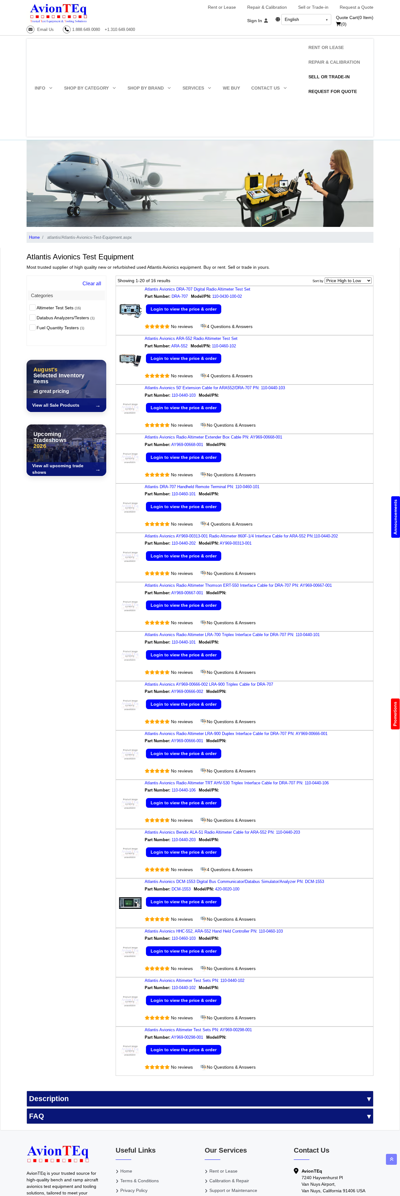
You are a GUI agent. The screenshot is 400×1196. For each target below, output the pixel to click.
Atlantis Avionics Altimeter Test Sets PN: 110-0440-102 (194, 980)
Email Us (45, 29)
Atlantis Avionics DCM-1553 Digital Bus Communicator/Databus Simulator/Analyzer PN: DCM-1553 (234, 881)
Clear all (91, 283)
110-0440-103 (184, 395)
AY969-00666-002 (187, 691)
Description (49, 1099)
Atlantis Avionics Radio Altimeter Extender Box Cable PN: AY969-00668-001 (213, 437)
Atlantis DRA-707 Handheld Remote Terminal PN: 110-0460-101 (202, 486)
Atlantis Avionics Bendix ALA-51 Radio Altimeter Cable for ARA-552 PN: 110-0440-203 (222, 832)
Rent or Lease (222, 7)
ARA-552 (179, 346)
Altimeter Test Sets (59, 307)
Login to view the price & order (184, 308)
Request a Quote (356, 7)
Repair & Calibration (267, 7)
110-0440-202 (184, 543)
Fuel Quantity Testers (60, 327)
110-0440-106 (184, 790)
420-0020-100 (228, 889)
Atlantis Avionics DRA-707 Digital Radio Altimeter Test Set (197, 289)
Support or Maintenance (233, 1190)
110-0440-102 (184, 987)
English (292, 19)
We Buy (231, 88)
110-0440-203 (184, 839)
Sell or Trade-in (313, 7)
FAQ (36, 1116)
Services (193, 88)
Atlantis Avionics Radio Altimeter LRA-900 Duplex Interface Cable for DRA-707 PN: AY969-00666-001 (236, 733)
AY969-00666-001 (187, 740)
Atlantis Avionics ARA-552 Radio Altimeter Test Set (191, 338)
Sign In (255, 20)
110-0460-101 (184, 494)
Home (34, 237)
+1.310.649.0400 (120, 29)
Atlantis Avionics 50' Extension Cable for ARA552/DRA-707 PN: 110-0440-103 (215, 387)
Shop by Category (86, 88)
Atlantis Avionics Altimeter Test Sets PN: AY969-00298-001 (198, 1029)
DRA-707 (180, 296)
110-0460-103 (184, 938)
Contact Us (265, 88)
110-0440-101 (184, 642)
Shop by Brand (146, 88)
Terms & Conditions (139, 1180)
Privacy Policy (134, 1190)
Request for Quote (332, 91)
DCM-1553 (181, 889)
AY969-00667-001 (187, 593)
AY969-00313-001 (236, 543)
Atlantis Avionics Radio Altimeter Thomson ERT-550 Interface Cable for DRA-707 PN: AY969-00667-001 (238, 585)
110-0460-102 (224, 346)
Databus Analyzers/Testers (66, 317)
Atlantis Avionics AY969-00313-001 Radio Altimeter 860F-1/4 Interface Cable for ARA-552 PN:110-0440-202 (241, 536)
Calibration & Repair (229, 1180)
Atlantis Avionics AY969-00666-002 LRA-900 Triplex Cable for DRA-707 (209, 684)
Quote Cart (354, 17)
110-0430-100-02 (227, 296)
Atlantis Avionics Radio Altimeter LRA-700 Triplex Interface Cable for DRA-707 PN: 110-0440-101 (232, 634)
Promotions (395, 714)
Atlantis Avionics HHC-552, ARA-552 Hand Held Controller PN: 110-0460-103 (214, 931)
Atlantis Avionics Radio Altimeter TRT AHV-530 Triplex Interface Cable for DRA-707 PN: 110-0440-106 (237, 783)
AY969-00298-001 (187, 1037)
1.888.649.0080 (86, 29)
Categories (42, 295)
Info (40, 88)
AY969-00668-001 (187, 444)
